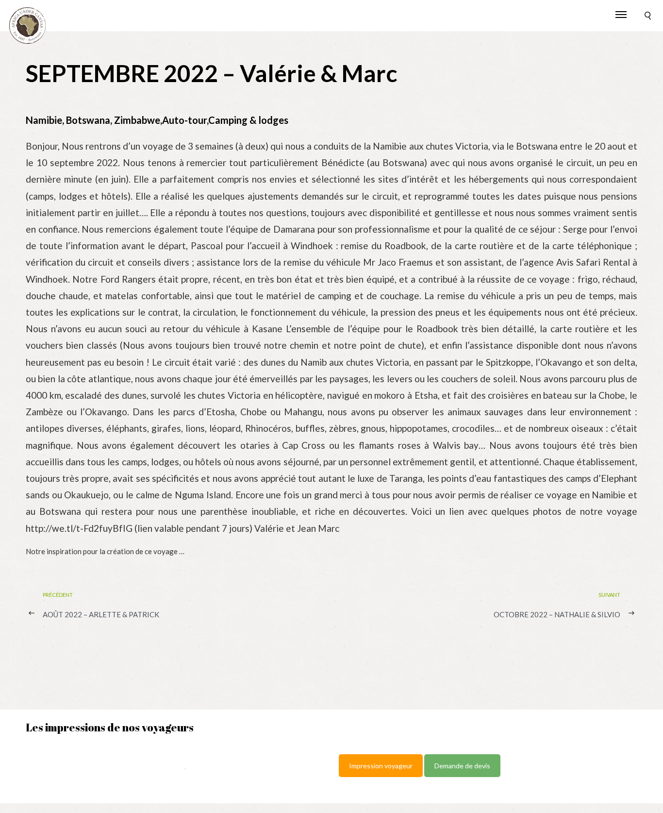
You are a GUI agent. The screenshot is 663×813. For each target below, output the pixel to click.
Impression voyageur (381, 766)
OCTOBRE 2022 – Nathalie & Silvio (557, 614)
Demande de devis (462, 766)
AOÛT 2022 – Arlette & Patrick (101, 614)
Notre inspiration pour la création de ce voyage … (105, 551)
